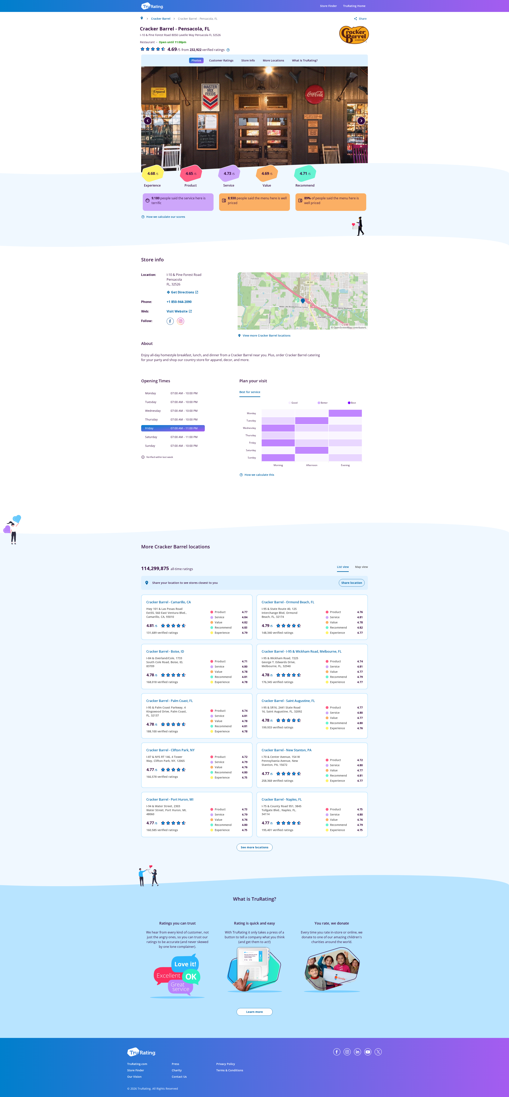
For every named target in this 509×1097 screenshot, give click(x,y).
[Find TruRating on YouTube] (367, 1051)
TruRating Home (354, 6)
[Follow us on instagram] (182, 321)
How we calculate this (259, 475)
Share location (351, 583)
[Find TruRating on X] (378, 1051)
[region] (254, 120)
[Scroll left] (148, 121)
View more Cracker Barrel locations (266, 335)
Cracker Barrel (160, 18)
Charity (177, 1070)
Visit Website (177, 311)
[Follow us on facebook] (172, 321)
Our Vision (134, 1077)
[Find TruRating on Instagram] (347, 1051)
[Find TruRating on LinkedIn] (357, 1051)
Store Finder (328, 6)
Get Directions (182, 292)
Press (175, 1064)
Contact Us (179, 1077)
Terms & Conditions (229, 1070)
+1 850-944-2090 (179, 302)
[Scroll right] (361, 121)
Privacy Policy (225, 1064)
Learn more (254, 1012)
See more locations (254, 847)
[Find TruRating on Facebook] (336, 1051)
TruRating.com (137, 1064)
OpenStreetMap (343, 327)
